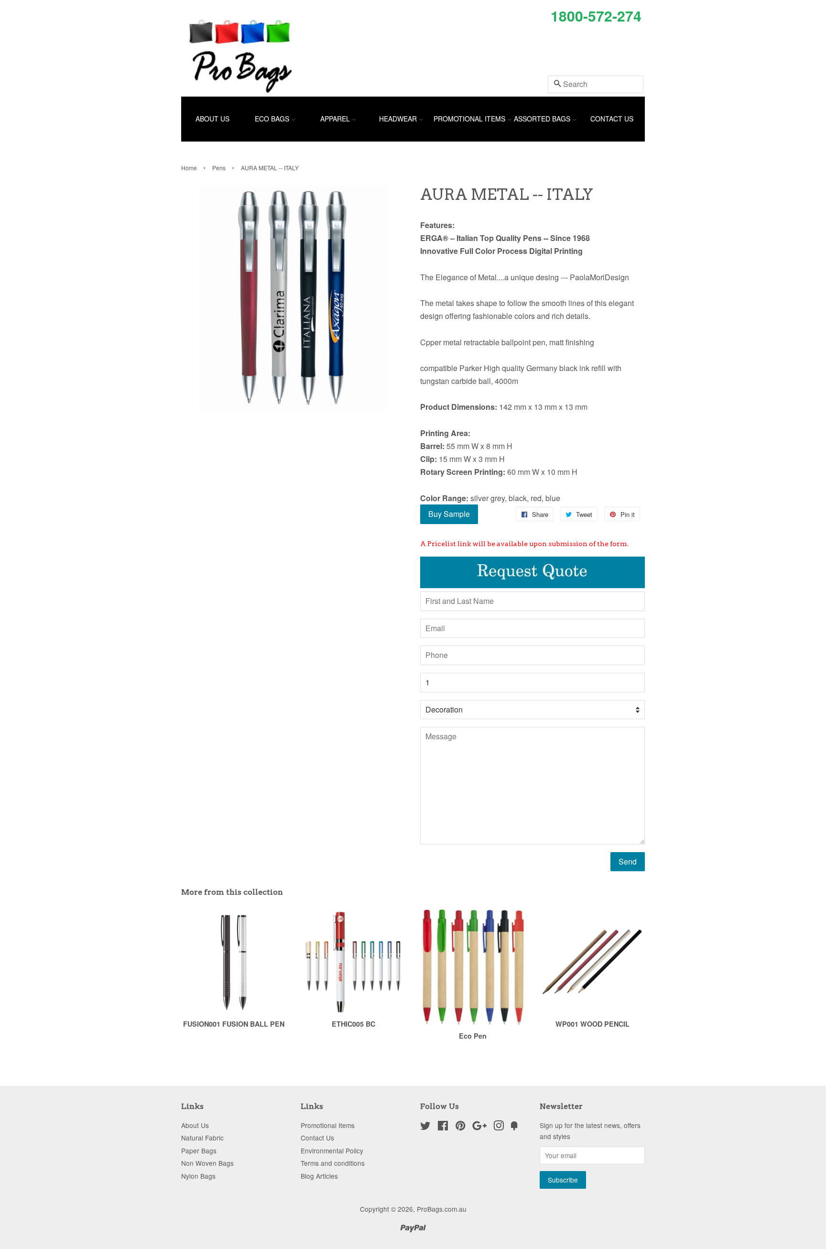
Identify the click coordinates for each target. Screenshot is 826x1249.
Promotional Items (470, 118)
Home (189, 168)
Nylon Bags (198, 1176)
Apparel (336, 118)
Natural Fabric (202, 1137)
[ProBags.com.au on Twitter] (425, 1127)
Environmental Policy (332, 1150)
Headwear (399, 118)
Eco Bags (273, 118)
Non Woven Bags (207, 1163)
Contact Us (611, 118)
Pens (219, 168)
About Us (212, 118)
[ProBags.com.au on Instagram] (498, 1127)
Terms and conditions (333, 1163)
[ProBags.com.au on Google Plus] (479, 1127)
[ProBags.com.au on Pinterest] (460, 1127)
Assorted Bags (543, 118)
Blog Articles (319, 1176)
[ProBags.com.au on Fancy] (514, 1127)
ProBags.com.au (442, 1209)
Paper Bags (199, 1150)
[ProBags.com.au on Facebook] (442, 1127)
